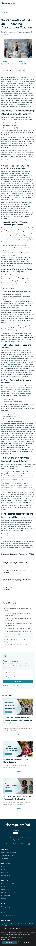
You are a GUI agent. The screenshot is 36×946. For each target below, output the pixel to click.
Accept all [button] (9, 942)
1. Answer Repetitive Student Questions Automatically (17, 614)
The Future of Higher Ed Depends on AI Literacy (16, 635)
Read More (18, 734)
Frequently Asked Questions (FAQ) (16, 645)
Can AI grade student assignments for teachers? (15, 571)
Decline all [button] (26, 942)
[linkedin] (28, 844)
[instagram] (14, 844)
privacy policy (15, 685)
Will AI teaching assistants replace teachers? (14, 588)
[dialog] (18, 936)
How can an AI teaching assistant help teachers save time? (15, 563)
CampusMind (19, 193)
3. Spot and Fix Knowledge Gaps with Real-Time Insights (18, 624)
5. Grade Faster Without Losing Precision (18, 631)
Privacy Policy (20, 937)
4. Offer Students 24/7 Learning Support (17, 628)
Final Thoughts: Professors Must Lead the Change (17, 640)
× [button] (34, 927)
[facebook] (7, 844)
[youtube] (21, 844)
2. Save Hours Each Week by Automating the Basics (18, 619)
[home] (10, 3)
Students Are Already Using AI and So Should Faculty (18, 609)
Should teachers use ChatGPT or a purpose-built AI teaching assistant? (17, 580)
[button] (33, 3)
